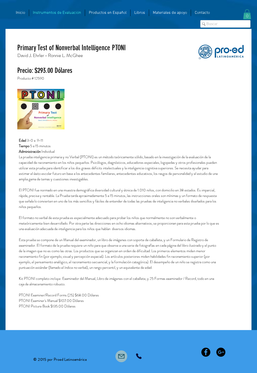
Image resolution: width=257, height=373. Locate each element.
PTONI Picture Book (34, 306)
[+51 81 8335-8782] (139, 356)
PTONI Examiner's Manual (38, 301)
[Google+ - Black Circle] (220, 352)
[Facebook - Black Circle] (205, 352)
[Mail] (121, 357)
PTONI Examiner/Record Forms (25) (47, 295)
